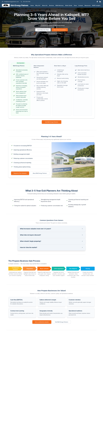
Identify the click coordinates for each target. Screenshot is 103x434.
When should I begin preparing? (30, 241)
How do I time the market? (28, 247)
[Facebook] (97, 1)
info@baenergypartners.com (11, 1)
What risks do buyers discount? (30, 235)
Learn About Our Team (43, 29)
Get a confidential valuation (42, 322)
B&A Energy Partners (60, 25)
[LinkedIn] (100, 1)
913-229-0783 (26, 1)
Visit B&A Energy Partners (51, 122)
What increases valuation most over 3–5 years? (35, 229)
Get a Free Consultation (60, 29)
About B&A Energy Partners (40, 173)
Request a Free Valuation (20, 173)
